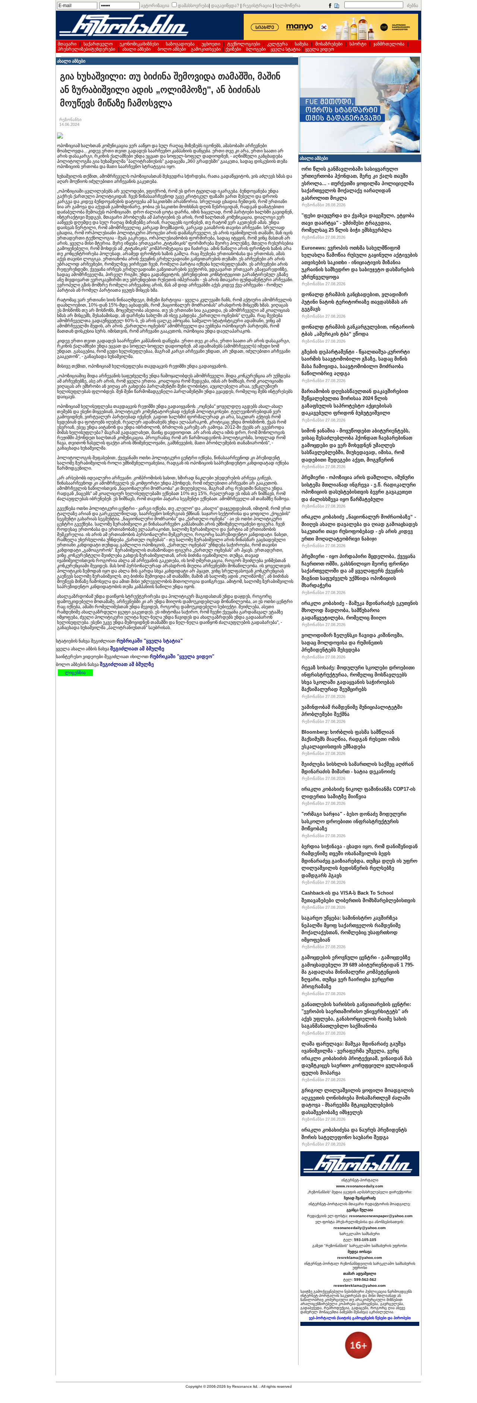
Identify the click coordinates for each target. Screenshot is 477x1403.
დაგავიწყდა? (225, 5)
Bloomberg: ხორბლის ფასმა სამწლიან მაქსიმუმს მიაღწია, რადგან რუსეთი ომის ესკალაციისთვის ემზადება (350, 739)
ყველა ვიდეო (319, 49)
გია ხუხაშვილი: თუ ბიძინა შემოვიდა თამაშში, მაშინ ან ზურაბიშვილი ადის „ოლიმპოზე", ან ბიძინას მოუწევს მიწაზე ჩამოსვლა (170, 89)
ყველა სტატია (285, 49)
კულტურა (277, 44)
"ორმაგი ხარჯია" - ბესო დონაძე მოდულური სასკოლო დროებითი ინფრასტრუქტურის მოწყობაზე (354, 821)
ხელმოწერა (287, 5)
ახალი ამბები (136, 49)
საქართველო (98, 44)
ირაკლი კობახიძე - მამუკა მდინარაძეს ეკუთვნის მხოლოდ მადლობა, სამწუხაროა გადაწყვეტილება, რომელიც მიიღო (359, 610)
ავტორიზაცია (155, 5)
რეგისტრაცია (257, 5)
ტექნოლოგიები (243, 44)
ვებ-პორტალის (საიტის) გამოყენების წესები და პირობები (360, 1318)
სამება (301, 44)
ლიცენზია (75, 672)
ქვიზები (233, 49)
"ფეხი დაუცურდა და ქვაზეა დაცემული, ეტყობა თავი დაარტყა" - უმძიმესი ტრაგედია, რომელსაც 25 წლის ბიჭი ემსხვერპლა (357, 223)
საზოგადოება (180, 44)
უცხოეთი (211, 44)
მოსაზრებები (328, 44)
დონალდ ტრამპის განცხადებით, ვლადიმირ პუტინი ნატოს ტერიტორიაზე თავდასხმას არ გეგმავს (354, 302)
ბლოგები (256, 49)
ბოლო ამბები (172, 49)
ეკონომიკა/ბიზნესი (139, 44)
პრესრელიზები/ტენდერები (86, 49)
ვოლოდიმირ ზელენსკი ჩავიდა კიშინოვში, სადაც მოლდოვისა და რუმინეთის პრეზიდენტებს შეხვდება (352, 642)
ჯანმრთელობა (388, 44)
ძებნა (412, 5)
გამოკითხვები (206, 49)
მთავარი (67, 44)
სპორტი (358, 44)
